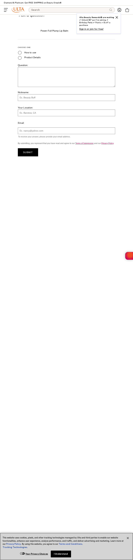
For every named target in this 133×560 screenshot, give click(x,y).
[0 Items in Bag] (127, 10)
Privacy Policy (13, 544)
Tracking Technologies (15, 547)
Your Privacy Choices (36, 554)
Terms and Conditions (70, 544)
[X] (116, 17)
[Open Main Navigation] (6, 10)
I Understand (61, 554)
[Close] (127, 538)
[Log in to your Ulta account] (119, 9)
